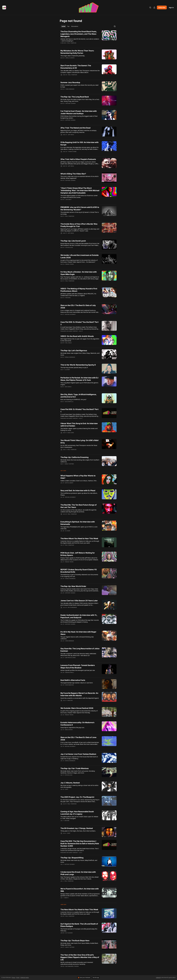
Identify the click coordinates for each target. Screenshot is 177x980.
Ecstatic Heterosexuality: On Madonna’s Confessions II (77, 723)
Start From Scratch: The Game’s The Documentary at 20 (75, 67)
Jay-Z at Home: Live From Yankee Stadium (78, 754)
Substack (158, 977)
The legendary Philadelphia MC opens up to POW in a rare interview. (78, 528)
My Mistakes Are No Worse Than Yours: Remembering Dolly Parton (77, 52)
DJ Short (67, 369)
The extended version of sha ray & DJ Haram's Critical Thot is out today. (79, 213)
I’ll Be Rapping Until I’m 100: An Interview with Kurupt (79, 143)
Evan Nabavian (69, 685)
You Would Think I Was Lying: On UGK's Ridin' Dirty (79, 441)
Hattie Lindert (69, 482)
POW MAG (68, 297)
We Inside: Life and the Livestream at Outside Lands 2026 (79, 256)
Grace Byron (68, 729)
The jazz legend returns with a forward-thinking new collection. (77, 638)
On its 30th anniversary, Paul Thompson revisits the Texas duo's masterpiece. (78, 446)
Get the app (96, 977)
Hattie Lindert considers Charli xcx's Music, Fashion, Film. (78, 481)
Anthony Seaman (71, 103)
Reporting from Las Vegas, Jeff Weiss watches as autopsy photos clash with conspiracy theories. (78, 131)
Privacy (13, 977)
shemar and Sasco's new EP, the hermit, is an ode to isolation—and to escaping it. (79, 40)
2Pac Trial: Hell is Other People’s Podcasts (78, 159)
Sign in (171, 7)
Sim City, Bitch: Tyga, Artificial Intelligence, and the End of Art (78, 395)
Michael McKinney (70, 314)
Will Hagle (68, 342)
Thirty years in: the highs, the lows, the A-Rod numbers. (78, 831)
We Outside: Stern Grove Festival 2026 (76, 708)
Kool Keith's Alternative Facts (72, 680)
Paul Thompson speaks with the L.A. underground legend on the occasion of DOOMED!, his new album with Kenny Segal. (79, 278)
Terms (17, 977)
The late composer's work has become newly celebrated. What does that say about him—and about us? (78, 654)
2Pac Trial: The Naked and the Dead (75, 128)
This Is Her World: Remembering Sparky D (78, 365)
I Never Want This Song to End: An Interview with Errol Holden (79, 424)
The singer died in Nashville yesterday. (72, 56)
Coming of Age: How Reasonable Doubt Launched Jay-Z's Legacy (77, 813)
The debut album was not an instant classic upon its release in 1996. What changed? (79, 817)
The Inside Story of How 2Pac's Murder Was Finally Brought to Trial (78, 225)
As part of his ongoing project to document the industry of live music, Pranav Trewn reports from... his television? (79, 261)
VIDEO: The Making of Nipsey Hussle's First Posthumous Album (78, 290)
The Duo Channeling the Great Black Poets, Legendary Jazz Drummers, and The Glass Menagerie (78, 33)
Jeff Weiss (71, 134)
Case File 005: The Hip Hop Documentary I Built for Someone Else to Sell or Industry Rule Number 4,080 (79, 843)
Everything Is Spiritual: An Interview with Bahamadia (77, 523)
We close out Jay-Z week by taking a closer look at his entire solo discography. (79, 786)
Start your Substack (85, 977)
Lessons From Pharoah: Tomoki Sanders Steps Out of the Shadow (77, 666)
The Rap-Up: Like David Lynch (73, 241)
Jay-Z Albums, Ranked (70, 783)
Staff (66, 789)
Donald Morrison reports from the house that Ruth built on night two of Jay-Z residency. (79, 757)
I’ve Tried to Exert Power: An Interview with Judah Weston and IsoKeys (78, 112)
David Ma (70, 700)
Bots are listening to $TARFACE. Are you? (73, 399)
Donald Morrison (70, 357)
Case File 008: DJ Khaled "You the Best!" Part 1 (79, 410)
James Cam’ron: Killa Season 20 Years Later (79, 601)
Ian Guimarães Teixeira (72, 966)
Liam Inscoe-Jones (70, 657)
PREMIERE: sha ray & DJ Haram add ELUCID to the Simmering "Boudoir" (79, 208)
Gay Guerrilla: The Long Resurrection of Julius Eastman (79, 650)
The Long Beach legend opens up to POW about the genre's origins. (79, 383)
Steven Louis (69, 247)
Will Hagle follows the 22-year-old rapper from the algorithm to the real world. (79, 340)
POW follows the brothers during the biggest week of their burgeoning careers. (79, 117)
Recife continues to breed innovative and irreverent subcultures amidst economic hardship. (76, 963)
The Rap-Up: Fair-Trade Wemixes (74, 768)
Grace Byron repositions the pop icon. (72, 727)
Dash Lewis (70, 432)
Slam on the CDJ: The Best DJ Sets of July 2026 (78, 306)
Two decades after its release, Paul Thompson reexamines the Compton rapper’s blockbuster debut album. (80, 71)
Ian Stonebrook (72, 607)
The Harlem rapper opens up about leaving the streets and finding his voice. (79, 429)
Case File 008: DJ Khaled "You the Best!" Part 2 (79, 323)
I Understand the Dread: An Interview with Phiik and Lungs (78, 873)
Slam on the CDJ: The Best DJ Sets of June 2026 (78, 738)
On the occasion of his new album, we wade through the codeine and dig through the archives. (78, 511)
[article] (88, 38)
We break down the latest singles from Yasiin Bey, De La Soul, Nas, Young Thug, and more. (79, 100)
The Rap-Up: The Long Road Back (74, 97)
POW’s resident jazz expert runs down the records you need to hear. (79, 86)
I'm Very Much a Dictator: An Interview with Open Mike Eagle (78, 273)
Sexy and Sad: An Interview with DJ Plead (77, 490)
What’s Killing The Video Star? (73, 174)
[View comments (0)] (74, 45)
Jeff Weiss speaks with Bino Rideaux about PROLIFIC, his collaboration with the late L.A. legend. (78, 294)
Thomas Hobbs (72, 151)
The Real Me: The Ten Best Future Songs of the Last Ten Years (78, 506)
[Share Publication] (154, 7)
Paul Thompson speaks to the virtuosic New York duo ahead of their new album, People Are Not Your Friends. (79, 878)
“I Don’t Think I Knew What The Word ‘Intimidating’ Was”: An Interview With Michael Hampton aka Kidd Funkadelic (79, 190)
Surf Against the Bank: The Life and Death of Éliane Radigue (79, 925)
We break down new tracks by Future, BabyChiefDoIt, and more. (78, 861)
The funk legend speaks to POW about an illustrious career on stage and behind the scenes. (79, 196)
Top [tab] (68, 26)
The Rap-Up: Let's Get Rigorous (73, 350)
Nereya (66, 897)
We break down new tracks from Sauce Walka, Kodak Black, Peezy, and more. (79, 944)
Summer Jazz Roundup (70, 82)
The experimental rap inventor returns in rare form (76, 683)
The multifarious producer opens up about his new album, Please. (78, 494)
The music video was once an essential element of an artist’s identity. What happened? (79, 177)
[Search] (150, 7)
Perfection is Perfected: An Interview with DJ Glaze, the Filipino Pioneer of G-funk (79, 379)
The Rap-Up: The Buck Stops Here (74, 941)
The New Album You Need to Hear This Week (79, 538)
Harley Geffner (69, 464)
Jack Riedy (68, 199)
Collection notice (24, 977)
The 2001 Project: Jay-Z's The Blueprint (77, 797)
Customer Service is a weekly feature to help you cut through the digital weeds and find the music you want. (79, 542)
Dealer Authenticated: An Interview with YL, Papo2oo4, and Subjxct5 (78, 616)
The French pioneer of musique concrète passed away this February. (78, 930)
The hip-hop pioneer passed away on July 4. (74, 367)
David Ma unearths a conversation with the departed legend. (79, 698)
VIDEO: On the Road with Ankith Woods (77, 336)
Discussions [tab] (74, 26)
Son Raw (66, 820)
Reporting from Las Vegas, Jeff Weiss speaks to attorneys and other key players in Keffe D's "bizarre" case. (79, 230)
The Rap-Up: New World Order (73, 586)
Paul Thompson (71, 43)
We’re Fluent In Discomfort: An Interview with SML (79, 890)
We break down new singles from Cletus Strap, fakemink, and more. (79, 354)
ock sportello (69, 401)
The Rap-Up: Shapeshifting (71, 858)
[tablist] (69, 26)
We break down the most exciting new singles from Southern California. (79, 461)
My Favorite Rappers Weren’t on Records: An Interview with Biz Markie (79, 694)
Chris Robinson (70, 89)
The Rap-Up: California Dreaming (74, 457)
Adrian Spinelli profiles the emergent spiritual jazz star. (77, 670)
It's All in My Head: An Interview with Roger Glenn (78, 633)
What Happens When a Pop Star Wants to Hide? (78, 477)
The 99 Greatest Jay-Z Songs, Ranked (76, 828)
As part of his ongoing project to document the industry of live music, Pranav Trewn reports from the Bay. (79, 711)
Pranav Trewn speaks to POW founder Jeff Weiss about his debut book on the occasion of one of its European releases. (79, 559)
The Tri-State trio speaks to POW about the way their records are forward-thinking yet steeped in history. (79, 621)
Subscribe (161, 7)
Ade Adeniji (68, 386)
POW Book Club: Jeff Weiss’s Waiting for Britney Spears (77, 554)
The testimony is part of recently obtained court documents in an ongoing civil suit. (79, 575)
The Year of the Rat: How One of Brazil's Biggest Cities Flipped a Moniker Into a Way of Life (79, 957)
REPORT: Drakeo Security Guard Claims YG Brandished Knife (78, 571)
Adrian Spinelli (69, 672)
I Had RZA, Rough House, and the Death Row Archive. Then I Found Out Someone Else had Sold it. (79, 849)
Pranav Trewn (69, 264)
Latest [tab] (63, 26)
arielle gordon (70, 57)
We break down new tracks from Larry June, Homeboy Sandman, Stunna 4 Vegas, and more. (77, 772)
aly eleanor (68, 933)
